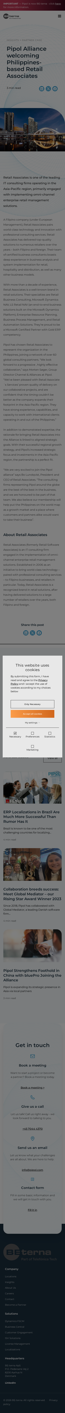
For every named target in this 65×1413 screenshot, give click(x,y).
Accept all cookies (32, 714)
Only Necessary (32, 704)
